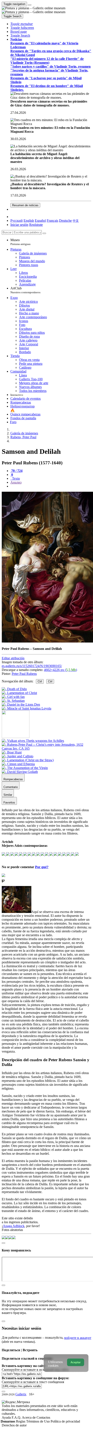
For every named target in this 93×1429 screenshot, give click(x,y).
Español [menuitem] (40, 220)
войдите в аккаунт (77, 1338)
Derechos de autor (14, 1425)
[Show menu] (29, 5)
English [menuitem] (29, 220)
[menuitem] (76, 220)
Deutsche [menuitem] (65, 220)
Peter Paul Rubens (24, 673)
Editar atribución (13, 658)
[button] (21, 24)
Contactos (43, 1417)
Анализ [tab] (15, 482)
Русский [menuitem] (16, 220)
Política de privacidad (65, 1421)
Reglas (21, 1421)
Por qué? (41, 867)
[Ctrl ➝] (33, 741)
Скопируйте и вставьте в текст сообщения (33, 1382)
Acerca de (29, 1417)
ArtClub (25, 290)
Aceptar (76, 1362)
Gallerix (20, 1394)
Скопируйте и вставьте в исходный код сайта (35, 1369)
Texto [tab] (15, 478)
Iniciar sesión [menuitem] (19, 224)
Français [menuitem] (52, 220)
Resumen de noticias (25, 205)
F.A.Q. (17, 1417)
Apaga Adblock (13, 1226)
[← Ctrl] (26, 708)
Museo (20, 242)
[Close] (44, 233)
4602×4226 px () (60, 670)
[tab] (16, 471)
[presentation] (50, 486)
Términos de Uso (38, 1421)
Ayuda (7, 1417)
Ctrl (40, 681)
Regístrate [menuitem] (36, 224)
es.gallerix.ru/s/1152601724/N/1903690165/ (32, 666)
